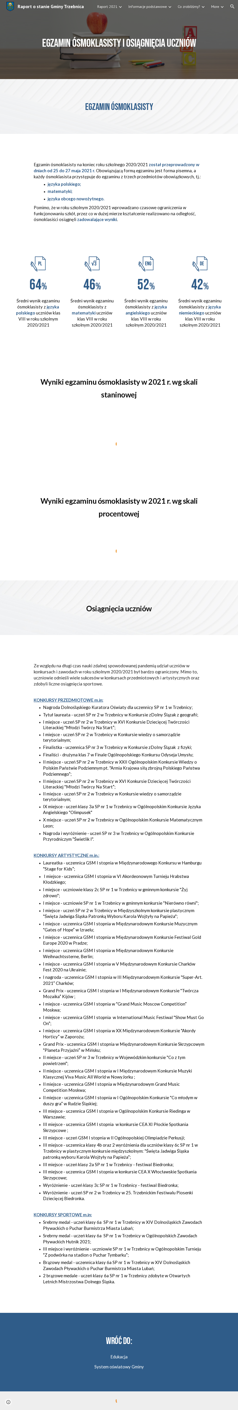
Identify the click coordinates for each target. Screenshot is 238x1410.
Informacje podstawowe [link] (147, 6)
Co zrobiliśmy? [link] (189, 6)
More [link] (215, 6)
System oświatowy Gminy (119, 1366)
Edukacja (119, 1356)
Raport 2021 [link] (107, 6)
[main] (119, 39)
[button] (232, 6)
